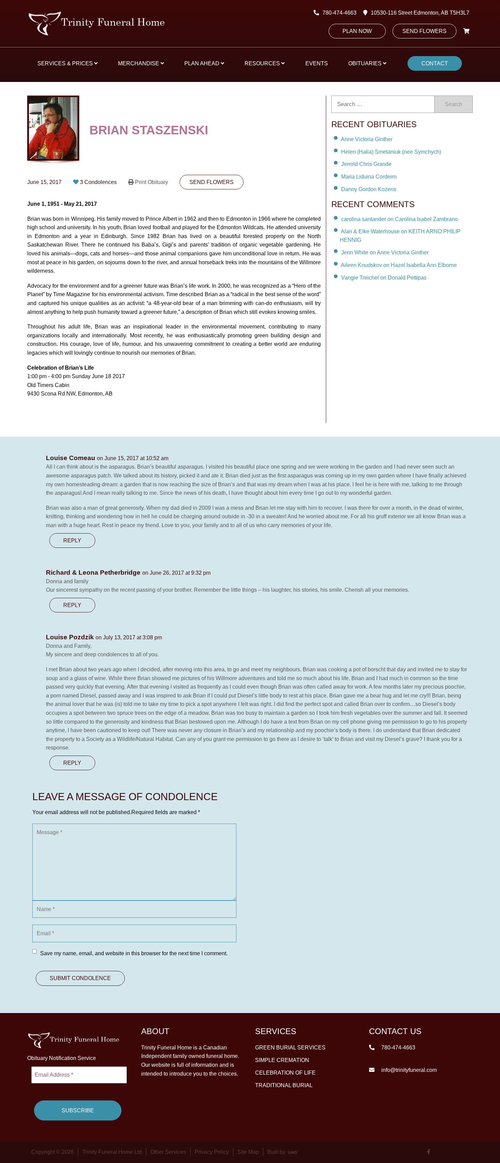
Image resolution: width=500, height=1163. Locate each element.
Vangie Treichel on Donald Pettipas (384, 278)
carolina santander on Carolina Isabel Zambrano (399, 219)
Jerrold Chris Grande (366, 164)
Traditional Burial (284, 1085)
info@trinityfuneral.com (408, 1070)
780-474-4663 (339, 13)
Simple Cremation (282, 1060)
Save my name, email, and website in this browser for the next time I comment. (134, 953)
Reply (72, 540)
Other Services (168, 1152)
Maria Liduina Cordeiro (369, 177)
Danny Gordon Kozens (368, 189)
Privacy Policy (212, 1152)
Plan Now (357, 31)
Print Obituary (151, 182)
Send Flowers (424, 31)
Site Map (248, 1152)
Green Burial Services (290, 1047)
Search (453, 104)
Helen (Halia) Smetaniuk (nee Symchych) (391, 151)
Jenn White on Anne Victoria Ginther (385, 252)
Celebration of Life (285, 1073)
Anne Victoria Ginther (367, 139)
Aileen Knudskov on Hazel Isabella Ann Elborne (399, 265)
